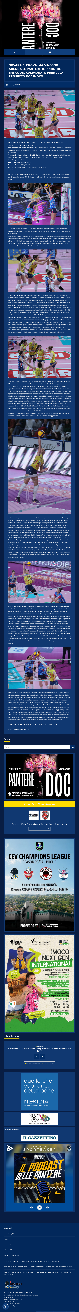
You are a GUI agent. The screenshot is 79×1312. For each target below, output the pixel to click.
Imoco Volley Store (10, 1233)
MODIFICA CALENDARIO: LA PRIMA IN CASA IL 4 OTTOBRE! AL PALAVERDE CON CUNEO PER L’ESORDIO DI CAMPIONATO (37, 1273)
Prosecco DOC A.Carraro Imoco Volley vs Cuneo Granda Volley (39, 824)
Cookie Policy (8, 1249)
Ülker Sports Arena (49, 1063)
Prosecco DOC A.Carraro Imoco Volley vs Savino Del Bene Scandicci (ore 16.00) (39, 1049)
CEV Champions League (33, 1063)
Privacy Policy (8, 1244)
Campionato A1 (35, 829)
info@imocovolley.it (10, 1306)
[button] (5, 1306)
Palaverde (46, 829)
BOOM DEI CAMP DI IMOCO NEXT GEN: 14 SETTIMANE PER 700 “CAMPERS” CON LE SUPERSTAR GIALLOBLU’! (38, 1267)
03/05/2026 (40, 1046)
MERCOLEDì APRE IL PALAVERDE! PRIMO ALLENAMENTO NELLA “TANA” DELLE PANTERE (31, 1262)
